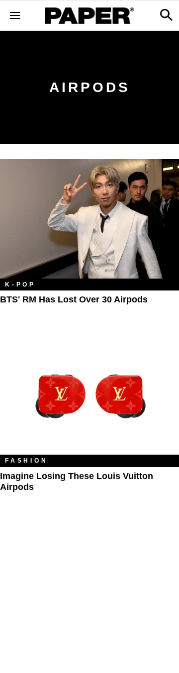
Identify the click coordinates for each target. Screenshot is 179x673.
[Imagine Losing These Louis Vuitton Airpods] (89, 395)
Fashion (26, 460)
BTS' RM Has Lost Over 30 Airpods (74, 299)
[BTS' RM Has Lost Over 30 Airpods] (89, 219)
